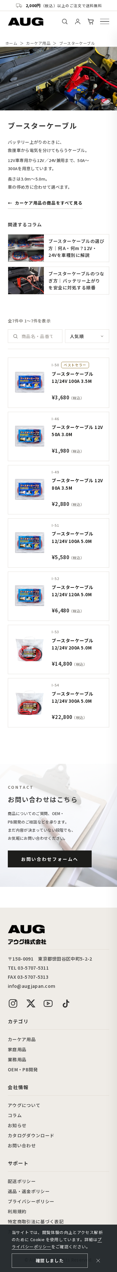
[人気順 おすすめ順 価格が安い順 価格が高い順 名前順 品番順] (87, 336)
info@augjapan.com (31, 986)
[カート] (90, 21)
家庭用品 (17, 1049)
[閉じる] (98, 1260)
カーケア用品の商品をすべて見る (45, 203)
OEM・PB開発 (23, 1069)
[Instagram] (13, 1003)
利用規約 (17, 1211)
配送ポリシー (22, 1181)
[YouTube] (48, 1003)
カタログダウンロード (31, 1135)
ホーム (11, 43)
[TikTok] (65, 1003)
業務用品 (17, 1059)
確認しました (50, 1260)
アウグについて (24, 1105)
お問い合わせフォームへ (49, 859)
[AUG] (26, 21)
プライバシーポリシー (31, 1201)
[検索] (64, 21)
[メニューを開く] (104, 21)
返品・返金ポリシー (29, 1191)
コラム (15, 1115)
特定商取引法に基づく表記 (36, 1221)
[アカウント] (77, 21)
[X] (30, 1003)
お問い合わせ (22, 1145)
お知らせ (17, 1125)
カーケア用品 (38, 43)
